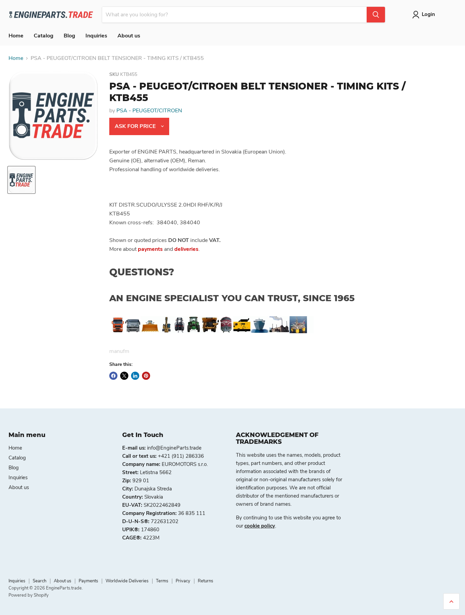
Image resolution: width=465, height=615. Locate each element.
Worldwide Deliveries (127, 581)
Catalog (43, 35)
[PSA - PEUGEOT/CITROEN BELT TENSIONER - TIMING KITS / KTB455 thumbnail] (21, 179)
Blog (69, 35)
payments (150, 249)
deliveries (186, 249)
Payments (88, 581)
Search (39, 581)
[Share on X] (124, 376)
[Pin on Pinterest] (146, 376)
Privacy (183, 581)
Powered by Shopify (29, 595)
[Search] (376, 14)
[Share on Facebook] (113, 376)
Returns (205, 581)
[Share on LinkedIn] (135, 376)
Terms (162, 581)
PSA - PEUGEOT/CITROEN (149, 110)
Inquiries (96, 35)
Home (16, 35)
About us (128, 35)
